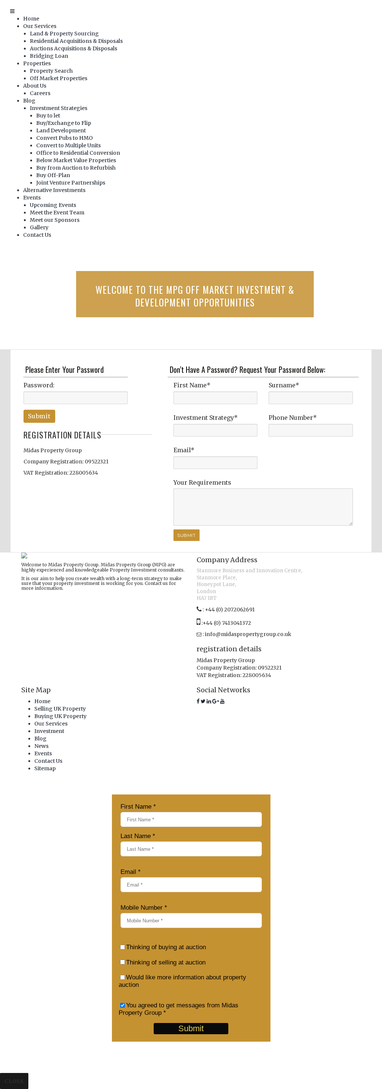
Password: (39, 385)
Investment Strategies (58, 108)
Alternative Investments (54, 190)
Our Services (39, 26)
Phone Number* (293, 417)
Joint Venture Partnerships (70, 182)
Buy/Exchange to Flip (63, 123)
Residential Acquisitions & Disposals (76, 41)
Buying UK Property (60, 716)
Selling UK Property (60, 708)
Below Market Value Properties (76, 160)
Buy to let (48, 115)
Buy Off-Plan (53, 175)
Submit (39, 416)
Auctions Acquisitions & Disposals (73, 48)
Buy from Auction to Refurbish (76, 167)
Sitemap (45, 768)
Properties (37, 63)
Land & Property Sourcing (64, 33)
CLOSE (14, 1081)
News (41, 746)
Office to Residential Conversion (78, 152)
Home (31, 18)
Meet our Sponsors (54, 220)
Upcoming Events (53, 205)
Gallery (39, 227)
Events (32, 197)
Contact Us (37, 235)
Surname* (284, 385)
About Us (34, 85)
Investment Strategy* (205, 417)
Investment (49, 731)
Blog (29, 100)
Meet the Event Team (57, 212)
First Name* (191, 385)
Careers (40, 93)
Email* (183, 450)
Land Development (61, 130)
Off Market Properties (58, 78)
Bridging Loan (49, 56)
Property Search (51, 70)
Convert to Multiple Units (68, 145)
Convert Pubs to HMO (64, 138)
